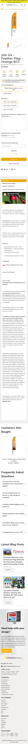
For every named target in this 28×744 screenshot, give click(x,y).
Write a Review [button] (20, 64)
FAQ (2, 711)
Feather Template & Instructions (14, 265)
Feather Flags (4, 683)
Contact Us (6, 650)
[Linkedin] (12, 169)
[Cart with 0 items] (25, 5)
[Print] (7, 169)
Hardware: (4, 98)
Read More (8, 569)
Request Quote (4, 707)
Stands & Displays (5, 689)
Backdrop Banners (5, 687)
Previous (2, 46)
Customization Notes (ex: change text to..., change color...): (14, 115)
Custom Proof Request (8, 272)
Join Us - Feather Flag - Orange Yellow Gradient (14, 460)
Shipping (3, 724)
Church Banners (5, 680)
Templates (3, 722)
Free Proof (3, 705)
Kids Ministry (4, 681)
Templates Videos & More (7, 694)
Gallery (2, 727)
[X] (9, 169)
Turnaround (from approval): (9, 143)
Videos (2, 725)
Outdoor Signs (4, 692)
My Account (4, 718)
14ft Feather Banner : (8, 85)
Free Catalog (4, 703)
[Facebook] (2, 169)
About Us (3, 700)
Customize (3, 690)
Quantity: (14, 150)
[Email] (4, 169)
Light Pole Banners (5, 685)
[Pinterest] (14, 169)
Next (24, 46)
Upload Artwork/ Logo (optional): (11, 133)
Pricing (2, 720)
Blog (2, 712)
